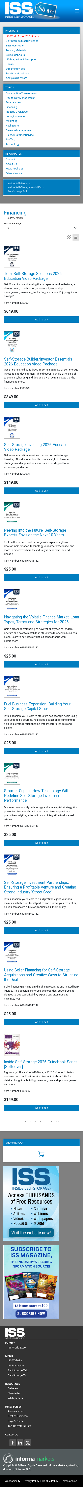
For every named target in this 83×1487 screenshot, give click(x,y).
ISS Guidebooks (15, 54)
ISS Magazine (16, 1365)
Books (9, 64)
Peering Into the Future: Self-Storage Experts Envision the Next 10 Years (35, 532)
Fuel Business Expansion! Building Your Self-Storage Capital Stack (37, 706)
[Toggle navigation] (76, 11)
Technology (12, 144)
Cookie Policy (50, 1481)
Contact (10, 159)
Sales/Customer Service (20, 134)
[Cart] (41, 1153)
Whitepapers (15, 1398)
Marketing (12, 120)
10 (7, 227)
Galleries (13, 1388)
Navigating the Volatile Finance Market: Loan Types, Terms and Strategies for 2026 (41, 619)
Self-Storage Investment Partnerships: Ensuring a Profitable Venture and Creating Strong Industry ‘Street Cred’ (40, 887)
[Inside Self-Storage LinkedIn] (20, 1442)
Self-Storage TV (17, 1375)
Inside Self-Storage (19, 183)
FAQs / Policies (14, 168)
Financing (11, 107)
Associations (15, 1411)
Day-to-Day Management (20, 97)
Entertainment (14, 102)
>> (57, 1121)
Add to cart (41, 319)
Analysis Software (16, 77)
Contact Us (11, 1434)
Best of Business (18, 1416)
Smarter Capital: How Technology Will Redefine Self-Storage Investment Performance (36, 796)
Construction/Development (21, 93)
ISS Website (15, 1360)
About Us (11, 163)
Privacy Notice (14, 173)
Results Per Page (12, 223)
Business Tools (15, 45)
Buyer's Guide (16, 1421)
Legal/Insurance (15, 116)
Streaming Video (15, 68)
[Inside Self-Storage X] (27, 1442)
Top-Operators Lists (17, 73)
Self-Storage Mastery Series (22, 40)
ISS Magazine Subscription (21, 59)
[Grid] (69, 237)
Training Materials (16, 50)
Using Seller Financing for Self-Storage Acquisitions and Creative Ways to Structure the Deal (41, 975)
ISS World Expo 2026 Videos (22, 36)
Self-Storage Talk (18, 191)
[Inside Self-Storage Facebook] (12, 1442)
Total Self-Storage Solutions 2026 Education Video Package (33, 276)
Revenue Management (19, 130)
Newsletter (14, 1393)
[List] (76, 237)
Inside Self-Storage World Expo (26, 187)
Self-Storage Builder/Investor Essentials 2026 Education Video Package (38, 361)
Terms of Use (69, 1481)
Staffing (10, 139)
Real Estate (12, 125)
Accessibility (12, 1481)
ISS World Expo (17, 1347)
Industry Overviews (17, 111)
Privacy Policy (31, 1481)
